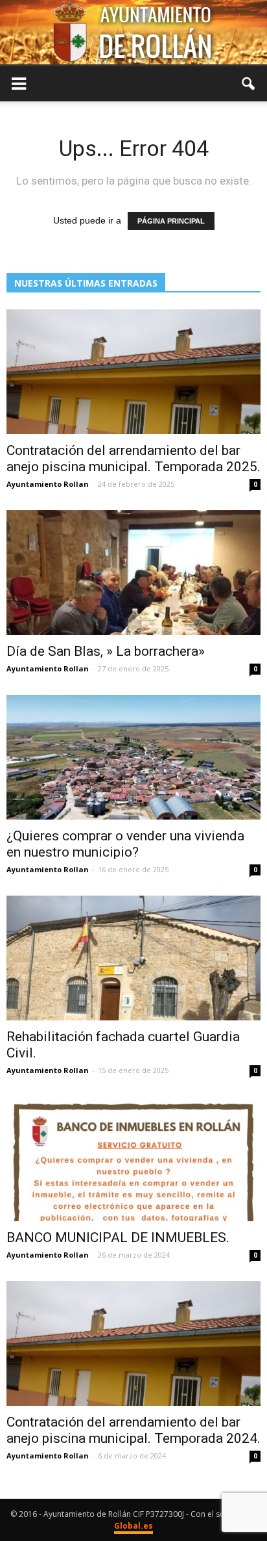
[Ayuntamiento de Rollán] (133, 32)
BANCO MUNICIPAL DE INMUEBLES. (117, 1237)
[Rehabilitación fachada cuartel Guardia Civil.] (133, 958)
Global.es (133, 1525)
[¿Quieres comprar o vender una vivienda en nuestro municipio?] (133, 757)
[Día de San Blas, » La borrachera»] (133, 572)
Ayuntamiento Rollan (47, 484)
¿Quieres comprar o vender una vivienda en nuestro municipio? (125, 844)
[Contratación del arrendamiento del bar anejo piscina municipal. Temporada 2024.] (133, 1343)
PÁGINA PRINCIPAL (171, 221)
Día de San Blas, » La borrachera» (105, 651)
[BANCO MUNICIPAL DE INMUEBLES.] (133, 1158)
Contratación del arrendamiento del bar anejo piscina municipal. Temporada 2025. (133, 458)
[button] (249, 83)
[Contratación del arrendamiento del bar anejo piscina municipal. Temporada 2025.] (133, 371)
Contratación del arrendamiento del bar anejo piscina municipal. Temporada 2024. (133, 1430)
